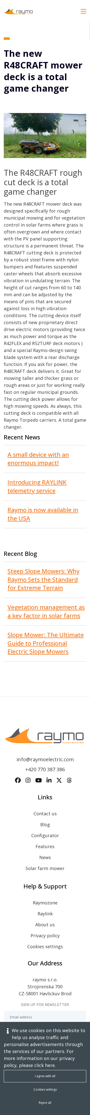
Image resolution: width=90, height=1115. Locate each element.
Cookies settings (45, 946)
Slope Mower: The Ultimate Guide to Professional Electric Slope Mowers (46, 643)
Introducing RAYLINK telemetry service (37, 486)
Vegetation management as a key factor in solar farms (46, 611)
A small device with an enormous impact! (38, 458)
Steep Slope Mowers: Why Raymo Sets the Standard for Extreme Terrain (44, 579)
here (50, 1065)
